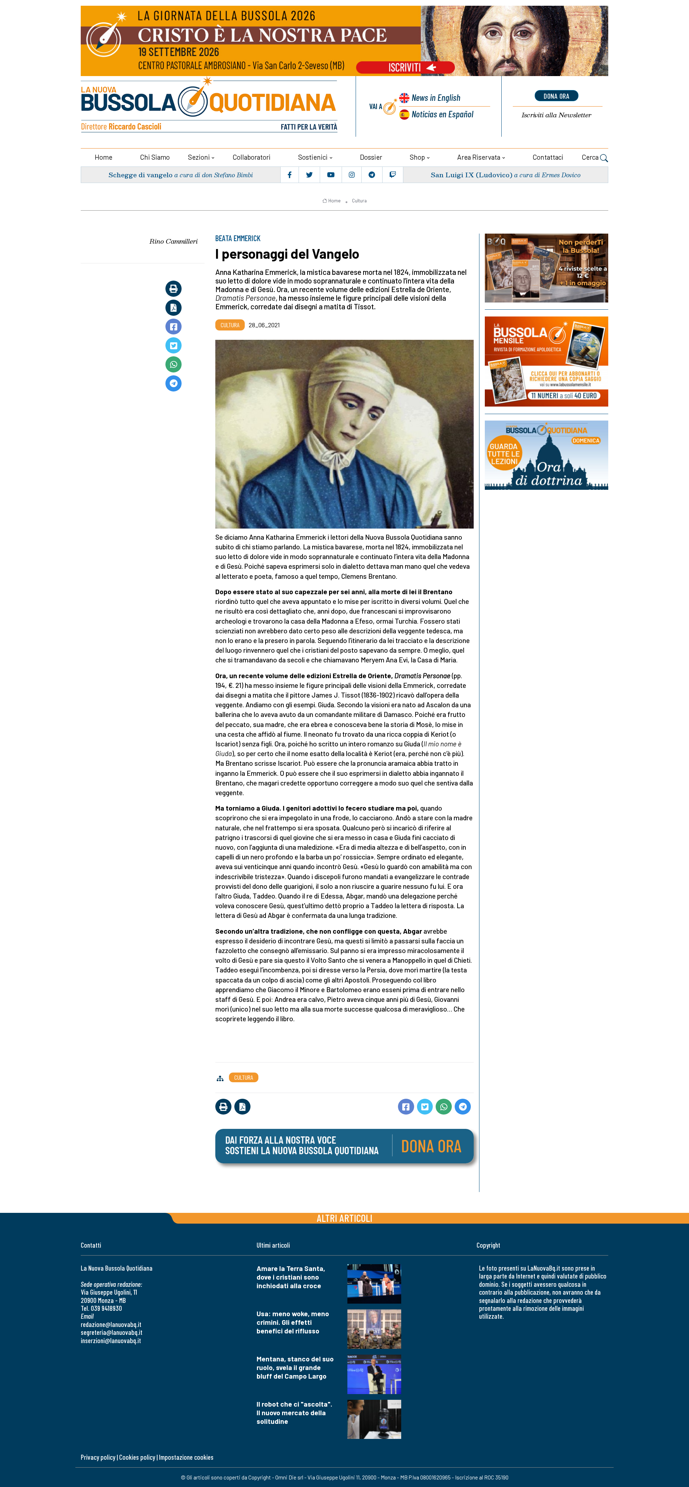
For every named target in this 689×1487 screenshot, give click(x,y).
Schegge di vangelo (140, 174)
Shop (417, 157)
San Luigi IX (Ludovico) (471, 174)
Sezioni (199, 157)
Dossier (371, 157)
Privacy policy (98, 1457)
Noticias (442, 113)
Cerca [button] (591, 157)
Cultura (359, 200)
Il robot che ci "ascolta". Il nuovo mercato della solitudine (294, 1412)
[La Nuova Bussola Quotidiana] (210, 106)
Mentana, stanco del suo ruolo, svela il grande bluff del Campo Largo (295, 1367)
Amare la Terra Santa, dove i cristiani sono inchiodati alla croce (291, 1277)
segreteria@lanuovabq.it (111, 1332)
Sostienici (313, 157)
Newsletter (556, 115)
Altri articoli (344, 1217)
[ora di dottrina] (546, 455)
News (436, 97)
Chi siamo (155, 157)
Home (103, 157)
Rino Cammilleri (174, 241)
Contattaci (548, 157)
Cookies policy (137, 1457)
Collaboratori (252, 157)
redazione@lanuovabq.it (111, 1324)
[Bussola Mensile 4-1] (546, 268)
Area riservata (478, 157)
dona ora (557, 96)
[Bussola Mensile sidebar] (546, 361)
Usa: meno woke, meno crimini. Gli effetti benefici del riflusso (293, 1322)
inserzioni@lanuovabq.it (111, 1340)
